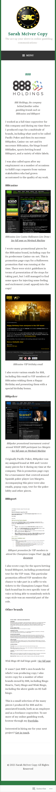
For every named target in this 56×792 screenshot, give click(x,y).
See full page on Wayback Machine (28, 240)
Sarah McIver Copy (28, 34)
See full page (44, 660)
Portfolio (33, 720)
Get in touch (22, 732)
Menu (30, 55)
